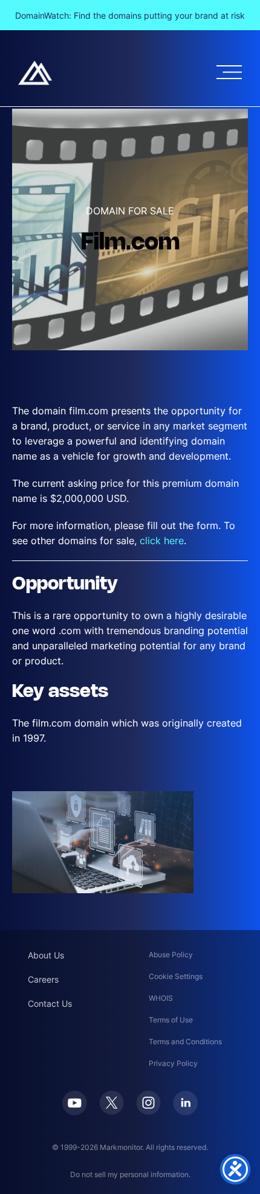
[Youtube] (74, 1103)
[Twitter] (111, 1103)
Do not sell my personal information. (130, 1174)
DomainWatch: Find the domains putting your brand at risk (130, 15)
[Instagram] (148, 1103)
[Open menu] (229, 72)
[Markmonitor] (35, 72)
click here (162, 540)
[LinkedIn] (185, 1103)
